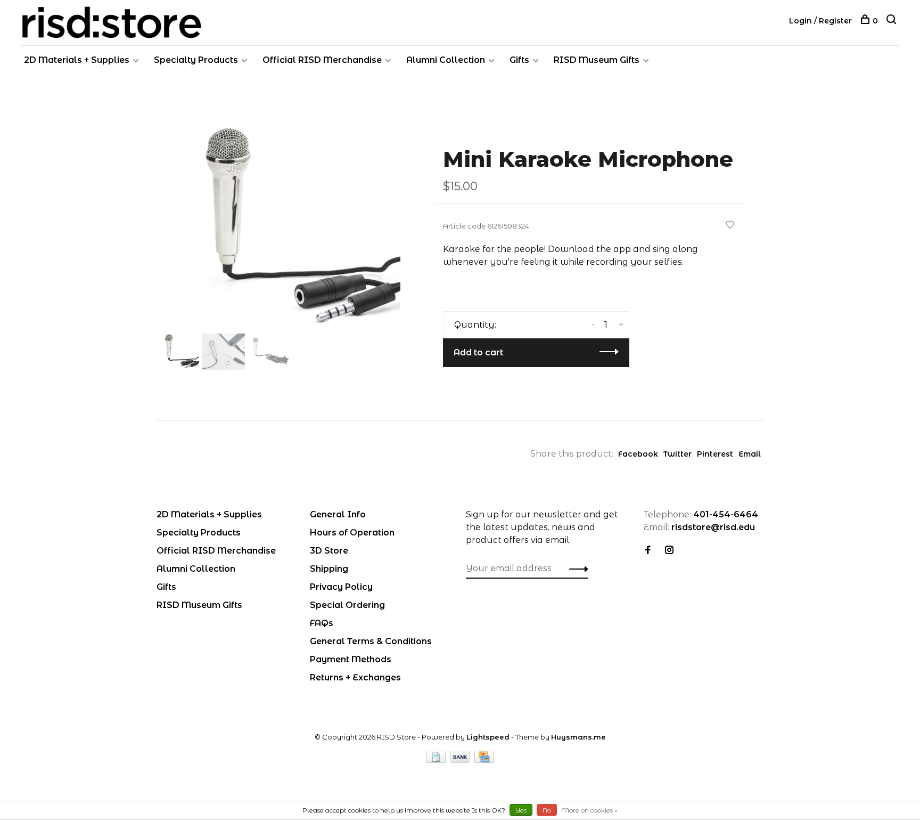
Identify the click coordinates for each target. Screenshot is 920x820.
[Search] (892, 21)
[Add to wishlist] (730, 226)
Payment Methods (350, 659)
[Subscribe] (575, 568)
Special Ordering (347, 605)
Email (749, 454)
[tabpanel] (278, 228)
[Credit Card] (484, 760)
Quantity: (475, 325)
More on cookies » (589, 810)
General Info (338, 514)
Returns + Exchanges (355, 677)
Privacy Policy (341, 587)
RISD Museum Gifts (596, 60)
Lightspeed (488, 737)
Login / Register (820, 21)
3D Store (329, 551)
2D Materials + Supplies (76, 60)
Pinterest (715, 454)
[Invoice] (437, 760)
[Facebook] (648, 551)
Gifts (519, 60)
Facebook (638, 454)
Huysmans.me (578, 737)
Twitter (677, 454)
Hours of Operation (352, 532)
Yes (521, 810)
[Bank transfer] (461, 760)
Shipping (329, 569)
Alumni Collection (445, 60)
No (547, 810)
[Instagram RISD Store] (669, 551)
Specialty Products (196, 60)
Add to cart (478, 352)
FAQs (321, 623)
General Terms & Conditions (371, 641)
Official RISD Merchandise (322, 60)
